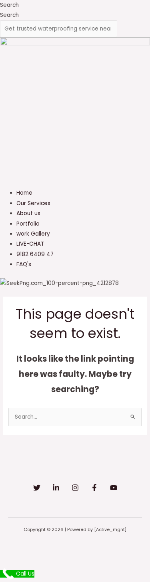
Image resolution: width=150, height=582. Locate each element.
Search (9, 5)
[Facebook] (94, 487)
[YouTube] (113, 487)
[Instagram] (75, 487)
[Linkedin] (56, 487)
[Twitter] (36, 487)
